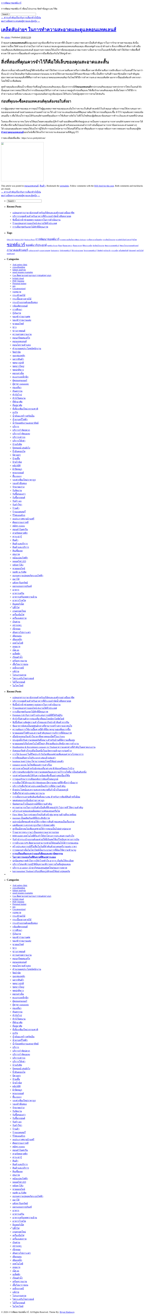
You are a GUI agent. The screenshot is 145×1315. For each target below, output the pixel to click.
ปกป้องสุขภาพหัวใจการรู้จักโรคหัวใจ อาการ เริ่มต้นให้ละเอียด (43, 860)
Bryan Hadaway (67, 1312)
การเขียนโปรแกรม (109, 239)
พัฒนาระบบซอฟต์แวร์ (112, 245)
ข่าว (14, 327)
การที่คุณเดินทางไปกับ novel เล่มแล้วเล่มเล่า (34, 758)
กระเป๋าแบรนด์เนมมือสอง (25, 302)
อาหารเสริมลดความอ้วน (24, 597)
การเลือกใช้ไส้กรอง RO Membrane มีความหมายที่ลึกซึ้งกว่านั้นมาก (45, 782)
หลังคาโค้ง (17, 565)
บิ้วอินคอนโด (18, 451)
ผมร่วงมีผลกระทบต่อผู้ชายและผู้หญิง (20, 21)
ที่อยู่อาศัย (17, 405)
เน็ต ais (15, 650)
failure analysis (19, 270)
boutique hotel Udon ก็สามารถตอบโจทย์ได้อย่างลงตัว (38, 761)
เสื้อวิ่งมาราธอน (20, 664)
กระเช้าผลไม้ (18, 295)
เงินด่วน (16, 621)
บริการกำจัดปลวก (21, 430)
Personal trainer (19, 283)
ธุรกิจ (15, 412)
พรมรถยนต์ (18, 472)
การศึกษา (17, 309)
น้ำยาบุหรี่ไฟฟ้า (20, 419)
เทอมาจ (16, 646)
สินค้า (42, 186)
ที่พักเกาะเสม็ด (87, 245)
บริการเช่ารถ (18, 437)
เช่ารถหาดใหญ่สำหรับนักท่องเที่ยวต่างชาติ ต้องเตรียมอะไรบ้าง (43, 768)
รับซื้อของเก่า (19, 494)
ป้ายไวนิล (17, 462)
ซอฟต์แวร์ (16, 244)
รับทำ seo (17, 501)
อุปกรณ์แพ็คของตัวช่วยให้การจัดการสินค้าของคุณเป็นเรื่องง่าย (43, 821)
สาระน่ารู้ (17, 536)
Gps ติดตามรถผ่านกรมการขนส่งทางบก (31, 275)
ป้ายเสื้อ (16, 458)
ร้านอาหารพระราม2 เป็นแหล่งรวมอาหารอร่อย (35, 832)
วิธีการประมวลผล (77, 250)
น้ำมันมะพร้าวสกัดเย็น (23, 416)
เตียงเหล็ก (17, 639)
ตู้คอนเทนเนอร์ (19, 380)
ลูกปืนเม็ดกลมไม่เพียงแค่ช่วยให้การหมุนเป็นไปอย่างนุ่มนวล (41, 829)
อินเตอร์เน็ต (18, 604)
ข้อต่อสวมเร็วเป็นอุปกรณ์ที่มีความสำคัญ (32, 804)
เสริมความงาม (19, 660)
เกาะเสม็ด (114, 250)
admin (7, 37)
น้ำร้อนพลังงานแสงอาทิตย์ (25, 423)
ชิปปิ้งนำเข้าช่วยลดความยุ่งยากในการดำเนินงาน (36, 220)
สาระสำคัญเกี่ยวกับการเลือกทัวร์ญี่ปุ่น (21, 17)
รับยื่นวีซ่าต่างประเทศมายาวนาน (28, 793)
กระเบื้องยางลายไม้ (21, 299)
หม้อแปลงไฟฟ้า (20, 558)
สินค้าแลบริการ (20, 543)
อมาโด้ (15, 579)
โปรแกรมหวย (19, 675)
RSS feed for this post (104, 186)
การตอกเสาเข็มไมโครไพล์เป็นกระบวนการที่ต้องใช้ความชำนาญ (44, 850)
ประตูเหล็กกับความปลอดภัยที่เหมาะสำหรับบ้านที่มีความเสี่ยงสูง (43, 740)
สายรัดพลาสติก (20, 533)
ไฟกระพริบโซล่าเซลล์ (23, 678)
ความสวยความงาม (22, 334)
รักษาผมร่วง (18, 487)
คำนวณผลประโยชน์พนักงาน (26, 348)
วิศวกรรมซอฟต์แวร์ (90, 250)
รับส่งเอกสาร (55, 250)
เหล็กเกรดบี (18, 668)
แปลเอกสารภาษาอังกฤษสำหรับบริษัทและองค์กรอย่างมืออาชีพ (43, 212)
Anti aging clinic (19, 264)
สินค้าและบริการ (20, 547)
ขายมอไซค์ (18, 323)
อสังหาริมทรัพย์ (20, 582)
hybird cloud (18, 278)
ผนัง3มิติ (16, 465)
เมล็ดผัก (16, 653)
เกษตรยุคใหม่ (19, 611)
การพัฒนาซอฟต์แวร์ (11, 3)
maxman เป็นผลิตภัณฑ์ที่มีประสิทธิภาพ (31, 818)
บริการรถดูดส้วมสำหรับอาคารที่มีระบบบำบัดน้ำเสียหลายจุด (41, 216)
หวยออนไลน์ (18, 568)
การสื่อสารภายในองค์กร (94, 239)
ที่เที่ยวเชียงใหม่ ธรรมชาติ (25, 409)
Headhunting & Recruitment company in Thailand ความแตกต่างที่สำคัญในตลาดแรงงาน (53, 747)
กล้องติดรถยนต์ (20, 306)
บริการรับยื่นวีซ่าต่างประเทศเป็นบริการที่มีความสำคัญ (39, 786)
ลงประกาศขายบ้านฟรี (23, 519)
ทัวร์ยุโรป (17, 394)
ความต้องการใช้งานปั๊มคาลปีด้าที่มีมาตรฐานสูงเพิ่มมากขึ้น (41, 729)
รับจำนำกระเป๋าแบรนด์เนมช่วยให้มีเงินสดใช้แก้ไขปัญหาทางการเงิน (45, 839)
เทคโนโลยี (17, 643)
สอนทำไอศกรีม (20, 529)
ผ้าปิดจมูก (17, 469)
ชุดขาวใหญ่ (18, 366)
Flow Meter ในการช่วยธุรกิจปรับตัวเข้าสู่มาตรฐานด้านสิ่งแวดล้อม (44, 814)
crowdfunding (18, 267)
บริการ (15, 426)
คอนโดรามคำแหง (21, 345)
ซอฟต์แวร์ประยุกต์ (36, 245)
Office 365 (10, 239)
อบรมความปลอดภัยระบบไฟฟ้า (27, 575)
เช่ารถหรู (17, 625)
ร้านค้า (15, 508)
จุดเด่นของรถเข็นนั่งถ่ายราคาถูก (28, 800)
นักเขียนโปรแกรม (98, 245)
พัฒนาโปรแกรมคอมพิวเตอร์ (129, 245)
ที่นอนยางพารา (67, 245)
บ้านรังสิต (17, 444)
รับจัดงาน (17, 490)
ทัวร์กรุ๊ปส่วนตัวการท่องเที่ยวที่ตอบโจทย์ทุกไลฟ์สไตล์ (38, 719)
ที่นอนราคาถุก (77, 245)
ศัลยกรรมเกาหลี (20, 522)
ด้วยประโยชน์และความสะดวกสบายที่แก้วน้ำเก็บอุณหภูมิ (40, 789)
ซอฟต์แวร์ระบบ (52, 245)
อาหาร (15, 590)
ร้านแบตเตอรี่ (19, 511)
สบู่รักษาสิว (107, 250)
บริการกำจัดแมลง (21, 433)
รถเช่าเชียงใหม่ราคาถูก (24, 480)
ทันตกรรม (17, 391)
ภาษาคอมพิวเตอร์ (17, 250)
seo (13, 286)
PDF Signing (18, 281)
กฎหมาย (16, 292)
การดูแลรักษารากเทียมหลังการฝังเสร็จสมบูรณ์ (35, 779)
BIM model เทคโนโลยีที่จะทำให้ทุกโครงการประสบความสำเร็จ (43, 836)
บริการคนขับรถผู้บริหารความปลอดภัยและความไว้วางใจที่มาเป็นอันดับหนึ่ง (49, 772)
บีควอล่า (16, 455)
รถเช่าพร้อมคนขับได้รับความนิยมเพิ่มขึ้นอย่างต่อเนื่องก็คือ (41, 775)
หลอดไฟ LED (19, 561)
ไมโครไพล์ (17, 685)
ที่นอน (60, 245)
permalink (64, 186)
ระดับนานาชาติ (33, 250)
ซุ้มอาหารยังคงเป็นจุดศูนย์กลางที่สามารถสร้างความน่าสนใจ (42, 726)
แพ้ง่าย (15, 671)
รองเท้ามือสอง (19, 483)
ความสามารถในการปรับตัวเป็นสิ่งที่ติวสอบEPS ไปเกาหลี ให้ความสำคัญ (47, 807)
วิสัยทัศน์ (100, 250)
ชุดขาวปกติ (18, 362)
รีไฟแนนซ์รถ (18, 515)
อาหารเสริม (18, 593)
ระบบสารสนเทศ (44, 250)
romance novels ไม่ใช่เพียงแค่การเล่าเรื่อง (32, 765)
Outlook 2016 (19, 239)
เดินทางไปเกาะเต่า (21, 632)
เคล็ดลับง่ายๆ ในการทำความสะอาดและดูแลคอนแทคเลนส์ (58, 29)
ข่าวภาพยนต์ (18, 331)
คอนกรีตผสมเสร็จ (21, 338)
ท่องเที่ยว (16, 387)
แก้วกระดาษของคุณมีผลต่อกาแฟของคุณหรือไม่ (36, 811)
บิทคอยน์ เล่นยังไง (21, 448)
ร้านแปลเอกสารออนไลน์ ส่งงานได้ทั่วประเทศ (34, 223)
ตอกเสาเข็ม (18, 373)
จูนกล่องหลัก (18, 355)
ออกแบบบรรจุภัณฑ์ (22, 586)
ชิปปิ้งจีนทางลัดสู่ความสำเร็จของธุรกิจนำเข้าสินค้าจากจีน (40, 722)
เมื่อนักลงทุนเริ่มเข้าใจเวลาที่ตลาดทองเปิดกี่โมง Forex (38, 736)
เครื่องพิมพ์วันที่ (123, 250)
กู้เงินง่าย (16, 313)
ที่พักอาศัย (17, 401)
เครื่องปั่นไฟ (18, 614)
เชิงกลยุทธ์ (132, 250)
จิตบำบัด (16, 352)
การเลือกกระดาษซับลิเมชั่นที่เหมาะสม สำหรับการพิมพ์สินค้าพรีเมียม (46, 797)
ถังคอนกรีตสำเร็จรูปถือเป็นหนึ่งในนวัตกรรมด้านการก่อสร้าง (42, 750)
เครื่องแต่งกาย (19, 618)
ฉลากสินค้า (18, 359)
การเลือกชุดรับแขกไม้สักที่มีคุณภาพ (30, 227)
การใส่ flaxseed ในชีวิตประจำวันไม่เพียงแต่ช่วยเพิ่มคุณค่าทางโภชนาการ (48, 754)
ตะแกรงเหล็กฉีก (20, 377)
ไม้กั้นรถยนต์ (18, 682)
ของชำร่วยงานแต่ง (21, 320)
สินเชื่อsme (17, 551)
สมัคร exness (18, 526)
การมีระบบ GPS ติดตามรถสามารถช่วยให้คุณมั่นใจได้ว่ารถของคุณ (45, 843)
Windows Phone (29, 239)
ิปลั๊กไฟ (15, 607)
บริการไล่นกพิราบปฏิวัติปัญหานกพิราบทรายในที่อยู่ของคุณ (41, 864)
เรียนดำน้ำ (17, 657)
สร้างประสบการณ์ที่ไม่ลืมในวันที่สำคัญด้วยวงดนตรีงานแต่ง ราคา (44, 846)
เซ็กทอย (16, 629)
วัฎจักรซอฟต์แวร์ (65, 250)
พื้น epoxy (17, 476)
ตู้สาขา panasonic (20, 384)
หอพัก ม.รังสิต (19, 572)
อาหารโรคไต (19, 600)
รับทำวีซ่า (17, 504)
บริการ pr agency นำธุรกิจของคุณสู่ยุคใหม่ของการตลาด (39, 868)
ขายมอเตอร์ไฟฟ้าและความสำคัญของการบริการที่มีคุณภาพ (42, 733)
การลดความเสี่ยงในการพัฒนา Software (73, 239)
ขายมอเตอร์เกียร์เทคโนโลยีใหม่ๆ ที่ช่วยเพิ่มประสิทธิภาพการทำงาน (45, 743)
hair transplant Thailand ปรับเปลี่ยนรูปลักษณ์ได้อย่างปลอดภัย (41, 871)
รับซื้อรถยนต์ (18, 497)
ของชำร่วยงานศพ (21, 316)
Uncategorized (18, 288)
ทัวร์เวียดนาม (19, 398)
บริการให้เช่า (18, 441)
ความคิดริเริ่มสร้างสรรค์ (124, 239)
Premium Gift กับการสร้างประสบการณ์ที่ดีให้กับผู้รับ (37, 715)
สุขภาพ (16, 554)
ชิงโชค (134, 239)
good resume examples (22, 272)
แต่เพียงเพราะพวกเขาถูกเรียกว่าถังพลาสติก (33, 825)
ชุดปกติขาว (18, 370)
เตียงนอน (17, 636)
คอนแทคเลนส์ (31, 186)
